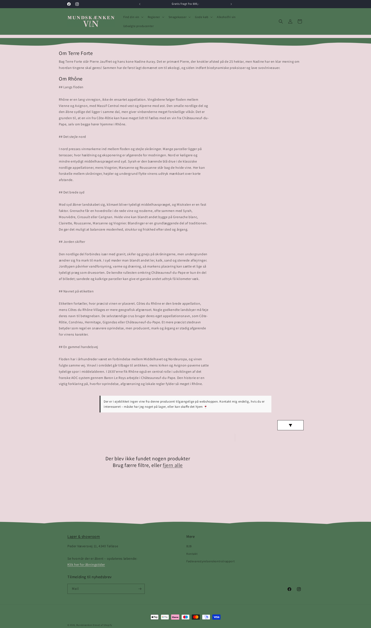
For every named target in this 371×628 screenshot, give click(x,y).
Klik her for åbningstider (86, 564)
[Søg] (281, 21)
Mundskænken (84, 624)
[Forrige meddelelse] (139, 4)
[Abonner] (139, 589)
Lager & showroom (83, 536)
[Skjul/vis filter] (290, 425)
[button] (133, 16)
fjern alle (173, 465)
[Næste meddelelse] (231, 4)
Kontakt (192, 554)
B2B (189, 546)
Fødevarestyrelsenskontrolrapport (210, 561)
